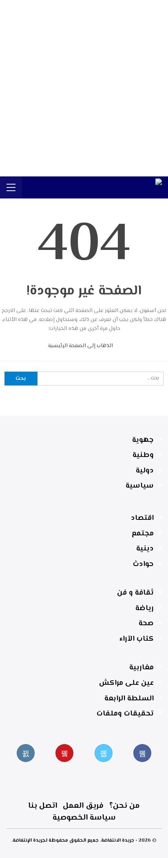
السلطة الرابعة (129, 698)
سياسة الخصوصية (84, 818)
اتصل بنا (42, 806)
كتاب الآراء (136, 639)
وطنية (143, 455)
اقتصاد (142, 518)
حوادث (143, 564)
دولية (145, 471)
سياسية (140, 486)
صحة (146, 623)
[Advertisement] (84, 88)
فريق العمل (83, 806)
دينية (145, 549)
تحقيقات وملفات (125, 714)
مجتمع (143, 533)
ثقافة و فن (135, 593)
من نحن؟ (124, 806)
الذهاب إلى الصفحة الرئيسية (81, 346)
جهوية (143, 440)
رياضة (144, 608)
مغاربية (141, 667)
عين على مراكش (126, 683)
